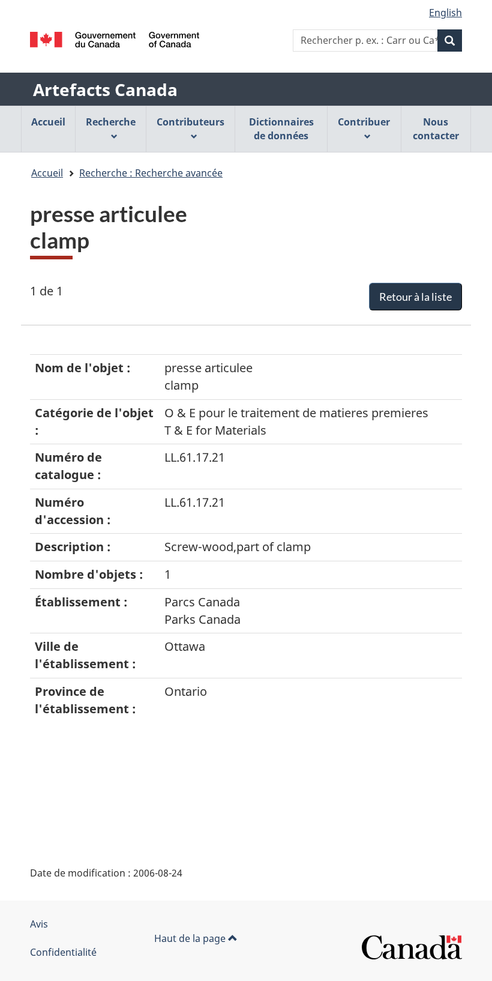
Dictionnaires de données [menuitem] (281, 128)
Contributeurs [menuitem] (190, 121)
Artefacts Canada (105, 89)
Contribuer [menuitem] (364, 121)
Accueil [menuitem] (48, 121)
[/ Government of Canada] (115, 39)
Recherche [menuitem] (111, 121)
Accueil (47, 173)
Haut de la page (191, 938)
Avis (39, 924)
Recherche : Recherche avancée (151, 173)
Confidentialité (63, 952)
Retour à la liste (415, 296)
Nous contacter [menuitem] (436, 128)
